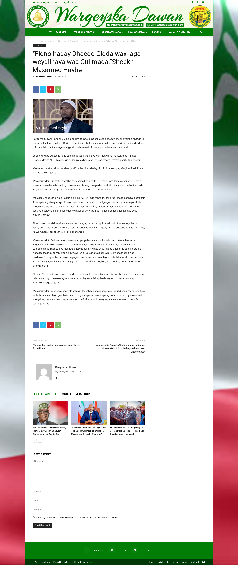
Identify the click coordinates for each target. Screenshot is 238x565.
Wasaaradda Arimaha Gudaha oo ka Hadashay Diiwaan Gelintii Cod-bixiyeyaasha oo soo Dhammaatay (120, 348)
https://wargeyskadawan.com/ (68, 371)
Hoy (49, 32)
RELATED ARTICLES (45, 394)
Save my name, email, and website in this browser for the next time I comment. (77, 517)
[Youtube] (203, 2)
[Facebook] (192, 2)
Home (35, 41)
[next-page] (40, 441)
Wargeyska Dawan (43, 76)
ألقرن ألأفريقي (162, 562)
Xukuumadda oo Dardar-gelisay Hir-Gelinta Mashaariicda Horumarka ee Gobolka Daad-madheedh (127, 430)
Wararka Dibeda (84, 32)
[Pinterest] (50, 89)
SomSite (92, 562)
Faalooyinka (136, 32)
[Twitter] (197, 2)
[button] (201, 32)
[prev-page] (35, 441)
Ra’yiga (156, 32)
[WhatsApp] (58, 89)
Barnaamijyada (111, 32)
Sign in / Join (70, 2)
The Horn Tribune (179, 562)
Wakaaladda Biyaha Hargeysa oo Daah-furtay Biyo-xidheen (57, 347)
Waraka (61, 32)
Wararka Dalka (48, 41)
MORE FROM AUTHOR (76, 394)
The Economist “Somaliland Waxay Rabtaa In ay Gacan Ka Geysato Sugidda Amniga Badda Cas (49, 430)
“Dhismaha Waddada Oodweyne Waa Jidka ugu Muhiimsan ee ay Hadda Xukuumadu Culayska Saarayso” (88, 430)
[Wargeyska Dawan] (119, 16)
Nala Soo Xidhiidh (180, 32)
